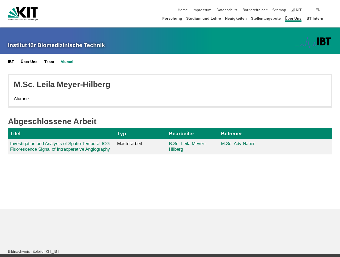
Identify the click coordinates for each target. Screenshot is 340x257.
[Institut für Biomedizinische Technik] (313, 42)
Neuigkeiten (236, 18)
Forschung (172, 18)
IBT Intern (314, 18)
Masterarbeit (129, 143)
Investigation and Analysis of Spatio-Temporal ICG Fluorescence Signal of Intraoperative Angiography (60, 146)
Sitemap (279, 10)
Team (49, 62)
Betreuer (231, 133)
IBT (11, 62)
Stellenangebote (266, 18)
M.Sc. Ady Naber (238, 143)
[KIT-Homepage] (23, 14)
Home (183, 10)
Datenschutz (226, 10)
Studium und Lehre (203, 18)
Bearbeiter (181, 133)
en (318, 10)
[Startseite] (330, 18)
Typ (121, 133)
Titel (15, 133)
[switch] (330, 10)
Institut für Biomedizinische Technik (56, 45)
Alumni (67, 62)
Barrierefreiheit (255, 10)
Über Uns (293, 18)
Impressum (202, 10)
